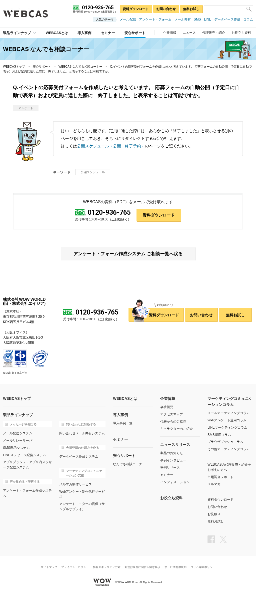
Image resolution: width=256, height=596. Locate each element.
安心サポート (42, 66)
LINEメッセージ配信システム (24, 455)
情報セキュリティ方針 (106, 567)
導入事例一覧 (122, 423)
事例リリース (170, 467)
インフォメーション (175, 482)
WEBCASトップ (14, 66)
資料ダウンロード (136, 9)
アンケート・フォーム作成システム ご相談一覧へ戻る (128, 253)
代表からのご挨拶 (173, 421)
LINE (207, 19)
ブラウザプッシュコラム (225, 442)
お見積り (214, 514)
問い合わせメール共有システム (82, 433)
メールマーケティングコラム (229, 413)
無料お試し (191, 9)
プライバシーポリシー (75, 567)
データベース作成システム (78, 456)
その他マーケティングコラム (229, 449)
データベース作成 (227, 19)
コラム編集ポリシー (202, 567)
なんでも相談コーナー (129, 464)
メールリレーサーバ (17, 440)
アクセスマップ (171, 414)
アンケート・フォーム (155, 19)
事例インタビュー (173, 460)
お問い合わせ (166, 9)
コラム (248, 19)
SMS (197, 19)
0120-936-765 (109, 213)
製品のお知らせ (171, 453)
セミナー (166, 475)
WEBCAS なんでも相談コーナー (80, 66)
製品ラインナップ (17, 33)
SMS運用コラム (219, 435)
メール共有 (182, 19)
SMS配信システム (16, 448)
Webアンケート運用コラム (227, 420)
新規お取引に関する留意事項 (142, 567)
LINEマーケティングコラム (227, 427)
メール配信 (128, 19)
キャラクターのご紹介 (176, 429)
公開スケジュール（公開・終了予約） (111, 146)
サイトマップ (49, 567)
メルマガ (214, 484)
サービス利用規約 (175, 567)
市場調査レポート (221, 477)
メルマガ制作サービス (75, 484)
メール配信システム (17, 433)
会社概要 (166, 407)
